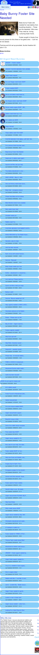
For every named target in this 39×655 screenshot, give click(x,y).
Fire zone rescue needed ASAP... (14, 406)
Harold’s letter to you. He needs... (14, 489)
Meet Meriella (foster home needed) (15, 203)
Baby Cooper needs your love (13, 266)
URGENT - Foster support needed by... (16, 553)
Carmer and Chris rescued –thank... (15, 476)
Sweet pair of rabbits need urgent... (15, 158)
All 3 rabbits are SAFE (11, 120)
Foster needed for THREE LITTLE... (15, 534)
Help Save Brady (10, 502)
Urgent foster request (11, 75)
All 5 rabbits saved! (10, 387)
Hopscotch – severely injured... (14, 349)
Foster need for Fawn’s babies (13, 483)
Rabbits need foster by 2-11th (13, 113)
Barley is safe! (9, 292)
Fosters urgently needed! (12, 330)
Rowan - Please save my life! (13, 317)
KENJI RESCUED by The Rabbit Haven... (17, 234)
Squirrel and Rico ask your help (14, 164)
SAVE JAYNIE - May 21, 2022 (13, 177)
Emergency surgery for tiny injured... (15, 470)
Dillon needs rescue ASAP (12, 508)
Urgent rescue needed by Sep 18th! (15, 515)
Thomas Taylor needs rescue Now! (15, 540)
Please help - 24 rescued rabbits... (15, 355)
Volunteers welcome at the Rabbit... (15, 311)
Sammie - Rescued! (10, 260)
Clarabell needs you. (11, 215)
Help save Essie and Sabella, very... (15, 457)
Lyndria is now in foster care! (13, 597)
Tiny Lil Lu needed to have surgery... (15, 565)
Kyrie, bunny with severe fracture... (15, 254)
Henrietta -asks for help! (12, 241)
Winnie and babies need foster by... (15, 94)
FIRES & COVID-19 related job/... (14, 362)
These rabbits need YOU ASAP (14, 133)
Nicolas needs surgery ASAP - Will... (15, 107)
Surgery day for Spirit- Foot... (13, 464)
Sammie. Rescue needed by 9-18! (14, 298)
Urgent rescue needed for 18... (13, 438)
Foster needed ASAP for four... (14, 451)
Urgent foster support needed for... (15, 559)
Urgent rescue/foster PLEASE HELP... (16, 495)
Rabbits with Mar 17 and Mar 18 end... (16, 578)
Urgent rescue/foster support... (13, 413)
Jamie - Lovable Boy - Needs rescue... (16, 585)
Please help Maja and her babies (14, 196)
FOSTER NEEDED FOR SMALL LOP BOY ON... (19, 139)
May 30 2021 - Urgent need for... (14, 324)
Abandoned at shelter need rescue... (15, 546)
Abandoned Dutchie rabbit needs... (15, 368)
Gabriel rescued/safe (11, 400)
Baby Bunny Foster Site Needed (14, 152)
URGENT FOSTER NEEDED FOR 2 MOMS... (18, 69)
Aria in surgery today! (11, 572)
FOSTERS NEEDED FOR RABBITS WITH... (18, 228)
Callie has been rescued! (12, 375)
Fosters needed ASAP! (11, 88)
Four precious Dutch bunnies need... (15, 145)
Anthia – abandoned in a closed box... (16, 273)
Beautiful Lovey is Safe (11, 419)
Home (2, 10)
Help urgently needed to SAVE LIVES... (16, 305)
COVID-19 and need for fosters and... (10, 381)
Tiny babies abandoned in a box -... (15, 171)
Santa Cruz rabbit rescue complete (15, 425)
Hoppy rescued (9, 126)
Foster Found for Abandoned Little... (15, 394)
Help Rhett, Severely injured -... (14, 343)
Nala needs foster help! (11, 209)
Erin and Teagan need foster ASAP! (15, 82)
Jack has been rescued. (12, 247)
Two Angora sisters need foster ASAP (16, 101)
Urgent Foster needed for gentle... (14, 591)
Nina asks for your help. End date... (15, 444)
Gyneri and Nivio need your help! (14, 285)
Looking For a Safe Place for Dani (14, 610)
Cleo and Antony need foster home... (15, 184)
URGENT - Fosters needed (12, 63)
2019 (1, 53)
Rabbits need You (10, 222)
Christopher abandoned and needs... (15, 521)
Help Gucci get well (10, 336)
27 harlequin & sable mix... (12, 527)
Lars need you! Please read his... (14, 279)
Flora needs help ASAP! (12, 432)
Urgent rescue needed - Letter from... (15, 604)
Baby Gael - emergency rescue (13, 190)
